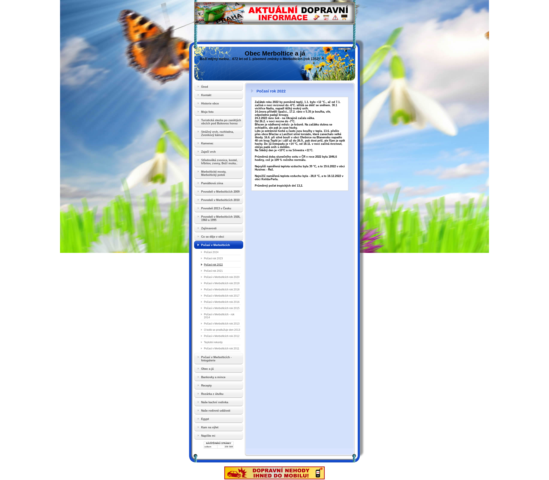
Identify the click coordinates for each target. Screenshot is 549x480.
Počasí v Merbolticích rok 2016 (222, 301)
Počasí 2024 (211, 252)
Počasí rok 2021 (213, 270)
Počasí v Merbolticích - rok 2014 (219, 316)
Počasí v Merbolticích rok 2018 (222, 289)
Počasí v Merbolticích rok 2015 (222, 308)
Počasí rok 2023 (213, 258)
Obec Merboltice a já (275, 53)
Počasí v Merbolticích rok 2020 (222, 277)
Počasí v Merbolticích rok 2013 (222, 323)
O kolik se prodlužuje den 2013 (222, 329)
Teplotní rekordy (213, 342)
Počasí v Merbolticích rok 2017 (222, 295)
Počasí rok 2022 (213, 264)
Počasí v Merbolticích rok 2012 (222, 336)
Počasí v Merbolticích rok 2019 (222, 283)
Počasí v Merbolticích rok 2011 (221, 348)
